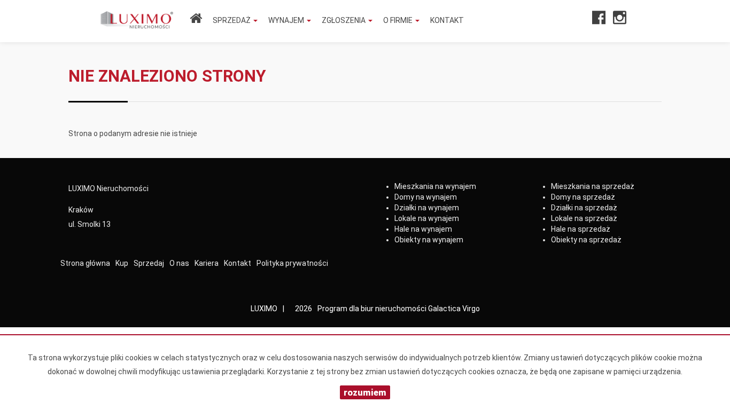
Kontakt (447, 20)
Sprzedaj (149, 263)
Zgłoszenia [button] (344, 20)
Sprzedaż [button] (232, 20)
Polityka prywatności (292, 263)
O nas (179, 263)
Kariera (207, 263)
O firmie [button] (398, 20)
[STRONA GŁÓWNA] (195, 21)
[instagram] (619, 21)
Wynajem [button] (287, 20)
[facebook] (598, 21)
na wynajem (435, 186)
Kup (121, 263)
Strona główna (85, 263)
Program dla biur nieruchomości (372, 308)
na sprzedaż (592, 186)
